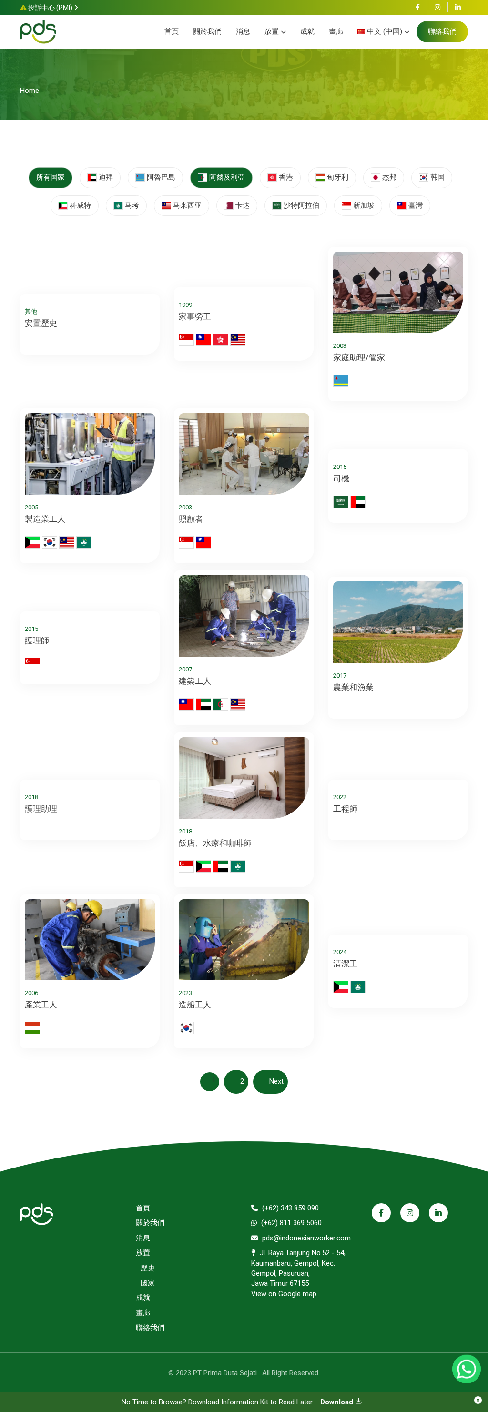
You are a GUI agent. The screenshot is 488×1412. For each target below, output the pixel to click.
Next (276, 1081)
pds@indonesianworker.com (305, 1238)
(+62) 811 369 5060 (290, 1223)
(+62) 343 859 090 (289, 1208)
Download (336, 1402)
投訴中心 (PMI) (50, 7)
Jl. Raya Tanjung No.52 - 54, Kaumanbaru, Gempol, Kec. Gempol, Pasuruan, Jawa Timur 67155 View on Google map (298, 1273)
